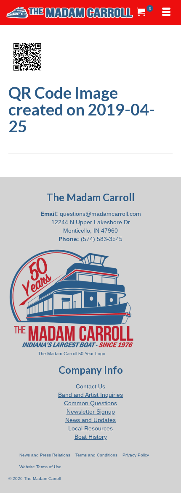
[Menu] (166, 12)
